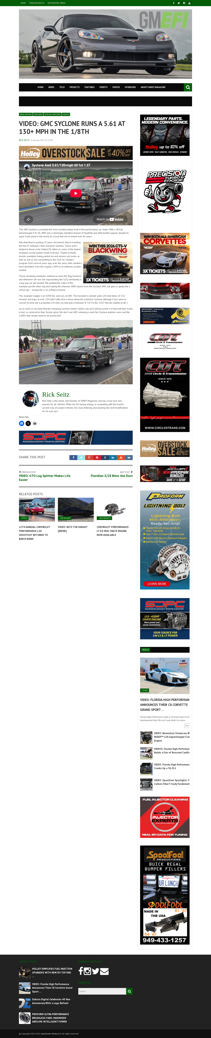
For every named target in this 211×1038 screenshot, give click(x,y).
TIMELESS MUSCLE (36, 3)
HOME (23, 3)
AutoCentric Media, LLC (51, 1033)
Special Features (53, 114)
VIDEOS (116, 87)
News (51, 87)
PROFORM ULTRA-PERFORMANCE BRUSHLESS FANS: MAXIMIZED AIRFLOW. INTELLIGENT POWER (50, 1018)
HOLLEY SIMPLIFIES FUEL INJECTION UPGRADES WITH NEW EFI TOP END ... (52, 972)
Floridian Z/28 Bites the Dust (112, 476)
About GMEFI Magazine (153, 87)
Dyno (145, 690)
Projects (75, 87)
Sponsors (130, 87)
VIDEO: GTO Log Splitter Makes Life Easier (44, 478)
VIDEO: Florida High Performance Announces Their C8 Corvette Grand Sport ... (166, 705)
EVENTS (103, 87)
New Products (105, 518)
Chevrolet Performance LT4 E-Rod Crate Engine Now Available (113, 530)
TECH (62, 87)
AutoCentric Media (56, 3)
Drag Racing (26, 114)
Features (90, 87)
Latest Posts (28, 961)
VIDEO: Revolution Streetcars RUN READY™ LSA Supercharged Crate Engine (173, 737)
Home (41, 87)
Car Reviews (65, 518)
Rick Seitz (24, 140)
